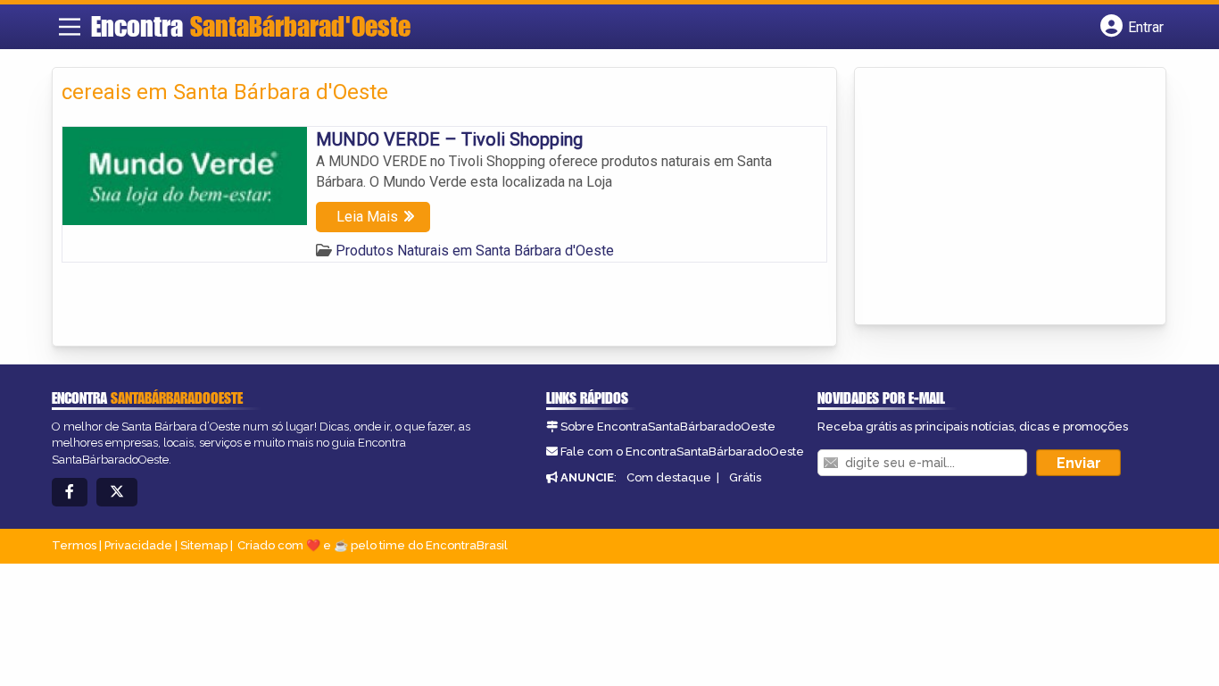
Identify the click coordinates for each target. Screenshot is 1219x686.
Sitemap (204, 545)
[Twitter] (116, 492)
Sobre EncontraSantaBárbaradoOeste (667, 426)
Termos (74, 545)
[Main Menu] (69, 27)
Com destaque (668, 477)
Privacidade (138, 545)
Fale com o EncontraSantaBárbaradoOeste (682, 451)
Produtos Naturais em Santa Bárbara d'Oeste (475, 250)
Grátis (745, 477)
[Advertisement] (998, 197)
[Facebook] (69, 492)
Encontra (250, 26)
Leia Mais (367, 216)
